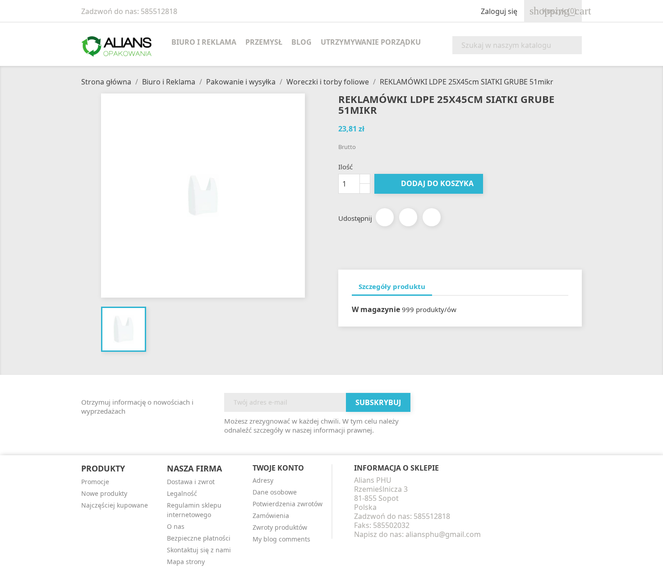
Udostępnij (385, 217)
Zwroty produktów (280, 527)
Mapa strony (186, 561)
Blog (301, 42)
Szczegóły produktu (392, 286)
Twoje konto (278, 468)
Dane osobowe (275, 492)
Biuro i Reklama (203, 42)
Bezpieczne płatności (198, 538)
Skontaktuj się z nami (199, 550)
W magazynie (376, 309)
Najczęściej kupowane (114, 505)
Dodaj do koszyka (429, 183)
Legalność (182, 493)
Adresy (263, 480)
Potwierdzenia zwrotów (287, 503)
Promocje (95, 481)
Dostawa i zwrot (191, 481)
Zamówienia (271, 515)
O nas (175, 526)
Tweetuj (408, 217)
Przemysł (263, 42)
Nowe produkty (104, 493)
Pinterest (432, 217)
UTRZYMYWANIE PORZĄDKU (371, 42)
